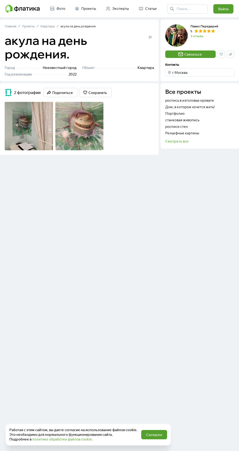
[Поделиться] (37, 143)
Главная (10, 26)
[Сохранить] (46, 143)
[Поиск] (172, 9)
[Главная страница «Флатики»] (23, 9)
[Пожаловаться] (150, 37)
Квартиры (47, 26)
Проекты (28, 26)
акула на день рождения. (78, 26)
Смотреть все (177, 141)
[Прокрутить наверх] (230, 442)
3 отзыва (196, 36)
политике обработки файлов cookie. (62, 439)
